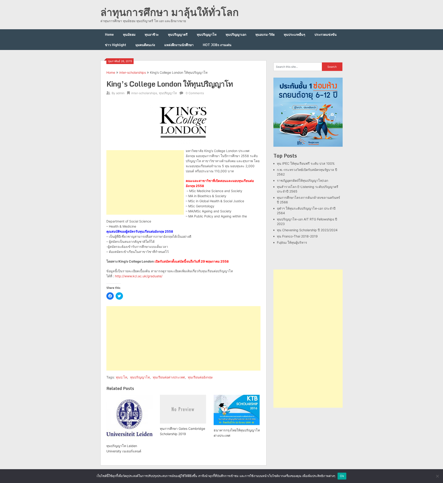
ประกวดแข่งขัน (325, 34)
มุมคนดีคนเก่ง (145, 44)
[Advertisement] (145, 182)
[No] (437, 476)
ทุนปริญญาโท (206, 34)
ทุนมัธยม (129, 34)
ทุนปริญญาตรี (178, 34)
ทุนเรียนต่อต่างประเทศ (169, 377)
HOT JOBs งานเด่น (217, 44)
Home (109, 34)
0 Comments (195, 93)
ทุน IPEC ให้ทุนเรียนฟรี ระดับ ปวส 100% (306, 163)
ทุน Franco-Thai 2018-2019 (297, 236)
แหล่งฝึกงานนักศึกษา (179, 44)
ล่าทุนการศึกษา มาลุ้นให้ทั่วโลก (169, 12)
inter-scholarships (132, 72)
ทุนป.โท (121, 377)
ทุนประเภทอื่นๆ (294, 34)
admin (120, 93)
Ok (342, 476)
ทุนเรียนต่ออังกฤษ (200, 377)
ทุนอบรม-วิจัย (265, 34)
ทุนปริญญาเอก (236, 34)
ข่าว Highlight (115, 44)
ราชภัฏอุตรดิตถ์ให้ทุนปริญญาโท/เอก (302, 180)
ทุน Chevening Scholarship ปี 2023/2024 (307, 230)
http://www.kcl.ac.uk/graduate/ (138, 276)
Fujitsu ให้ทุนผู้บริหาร (292, 242)
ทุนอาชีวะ (152, 34)
